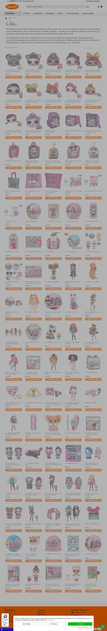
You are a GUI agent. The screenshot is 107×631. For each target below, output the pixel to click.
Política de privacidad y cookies (84, 627)
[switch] (5, 625)
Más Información (49, 620)
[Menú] (8, 614)
